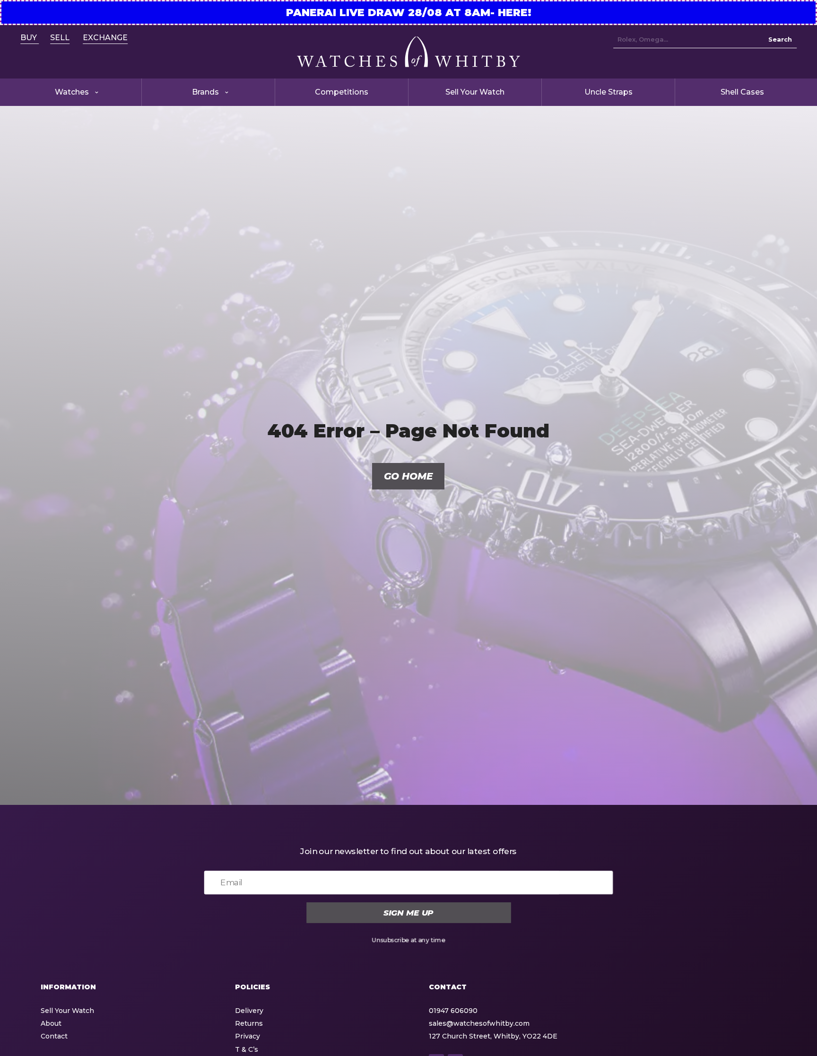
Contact (54, 1036)
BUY (29, 37)
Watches (72, 91)
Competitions (341, 91)
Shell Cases (742, 91)
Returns (249, 1023)
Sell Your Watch (474, 91)
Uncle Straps (608, 91)
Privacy (247, 1036)
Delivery (249, 1010)
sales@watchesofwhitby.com (479, 1023)
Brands (205, 91)
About (51, 1023)
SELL (60, 37)
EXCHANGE (105, 37)
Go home (408, 476)
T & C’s (246, 1049)
